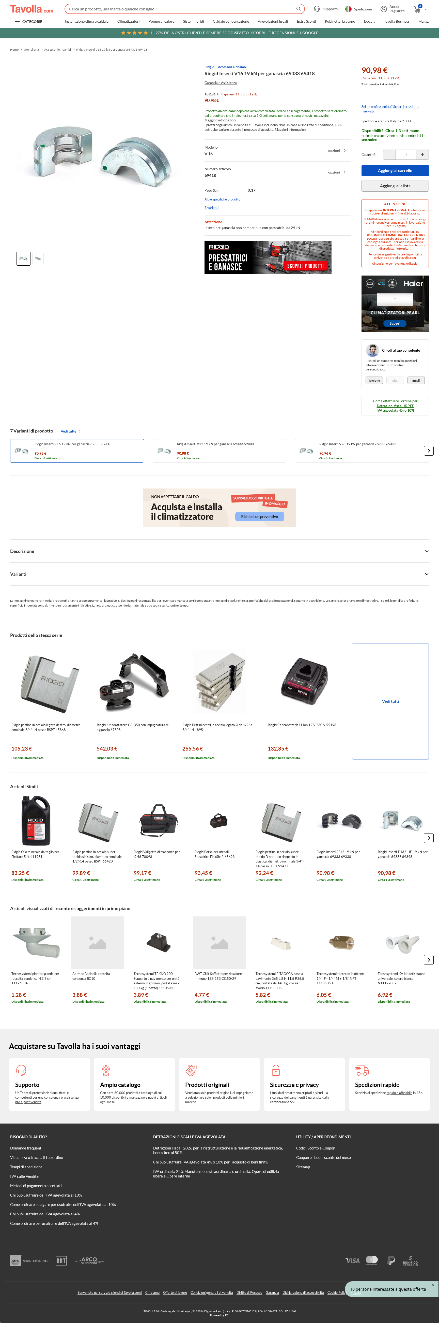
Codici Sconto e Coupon (315, 1148)
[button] (429, 451)
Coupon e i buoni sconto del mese (323, 1157)
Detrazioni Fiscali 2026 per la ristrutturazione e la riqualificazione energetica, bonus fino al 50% (218, 1150)
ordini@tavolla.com (403, 258)
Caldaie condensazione (231, 21)
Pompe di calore (161, 21)
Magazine (425, 21)
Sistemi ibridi (193, 21)
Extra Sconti (306, 21)
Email (416, 380)
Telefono (374, 380)
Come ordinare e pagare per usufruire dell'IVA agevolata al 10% (63, 1204)
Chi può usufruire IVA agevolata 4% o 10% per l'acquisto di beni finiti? (210, 1162)
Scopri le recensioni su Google (234, 33)
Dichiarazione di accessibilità (303, 1292)
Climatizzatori (128, 21)
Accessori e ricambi (57, 49)
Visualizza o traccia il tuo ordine (36, 1157)
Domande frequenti (26, 1148)
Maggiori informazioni (220, 120)
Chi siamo (152, 1292)
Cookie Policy (337, 1292)
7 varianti (211, 208)
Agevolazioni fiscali (273, 21)
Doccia (369, 21)
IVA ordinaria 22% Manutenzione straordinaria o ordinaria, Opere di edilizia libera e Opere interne (216, 1173)
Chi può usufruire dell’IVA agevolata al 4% (45, 1214)
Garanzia (272, 1292)
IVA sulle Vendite (24, 1176)
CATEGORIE (32, 21)
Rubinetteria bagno (340, 21)
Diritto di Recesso (249, 1292)
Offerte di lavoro (175, 1292)
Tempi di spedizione (26, 1166)
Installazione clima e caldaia (86, 21)
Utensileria (31, 49)
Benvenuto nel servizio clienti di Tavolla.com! (109, 1292)
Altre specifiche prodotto (222, 199)
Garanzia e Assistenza (221, 83)
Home (14, 49)
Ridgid (209, 67)
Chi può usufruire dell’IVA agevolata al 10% (46, 1195)
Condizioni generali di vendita (212, 1292)
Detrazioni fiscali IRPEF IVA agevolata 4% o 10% (395, 408)
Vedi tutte (68, 431)
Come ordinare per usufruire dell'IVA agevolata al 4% (54, 1223)
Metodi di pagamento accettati (36, 1185)
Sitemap (303, 1166)
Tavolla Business (397, 21)
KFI (227, 1315)
